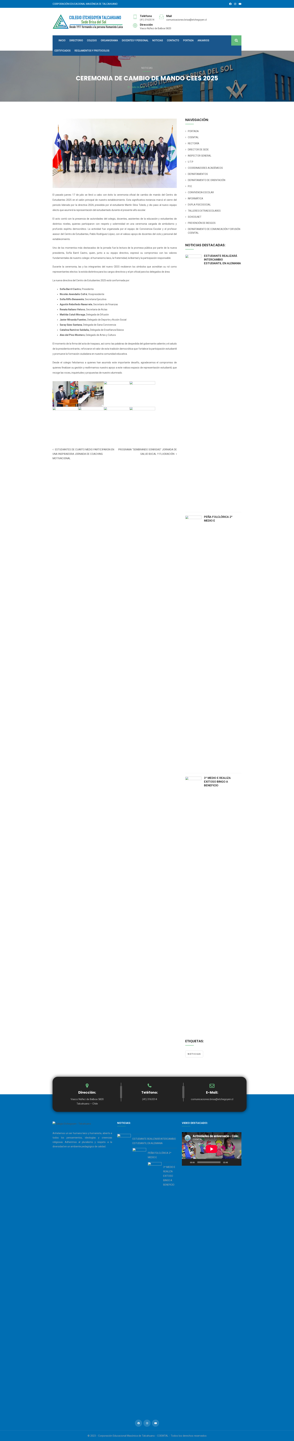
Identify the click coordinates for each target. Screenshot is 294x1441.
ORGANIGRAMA (109, 40)
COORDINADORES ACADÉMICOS (205, 168)
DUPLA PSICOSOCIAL (199, 204)
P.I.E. (190, 186)
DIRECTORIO (76, 40)
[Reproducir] (186, 1162)
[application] (211, 1149)
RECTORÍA (193, 143)
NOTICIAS (157, 40)
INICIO (62, 40)
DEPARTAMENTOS (198, 174)
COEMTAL (193, 137)
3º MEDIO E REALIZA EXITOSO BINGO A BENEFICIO (217, 781)
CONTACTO (173, 40)
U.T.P (190, 161)
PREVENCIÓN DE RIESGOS (202, 223)
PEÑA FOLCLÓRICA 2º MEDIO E (218, 518)
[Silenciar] (231, 1162)
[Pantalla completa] (237, 1162)
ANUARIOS (203, 40)
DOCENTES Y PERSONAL (135, 40)
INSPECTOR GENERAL (199, 155)
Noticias (147, 68)
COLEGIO (92, 40)
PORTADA (188, 40)
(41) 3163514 (147, 19)
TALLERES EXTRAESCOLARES (204, 210)
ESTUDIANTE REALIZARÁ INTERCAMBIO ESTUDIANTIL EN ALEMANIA (222, 259)
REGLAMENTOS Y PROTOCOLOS (92, 50)
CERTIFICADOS (62, 50)
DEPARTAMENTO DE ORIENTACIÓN (206, 180)
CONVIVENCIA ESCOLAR (201, 192)
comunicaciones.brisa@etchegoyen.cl (186, 19)
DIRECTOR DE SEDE (198, 149)
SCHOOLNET (194, 216)
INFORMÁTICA (195, 198)
